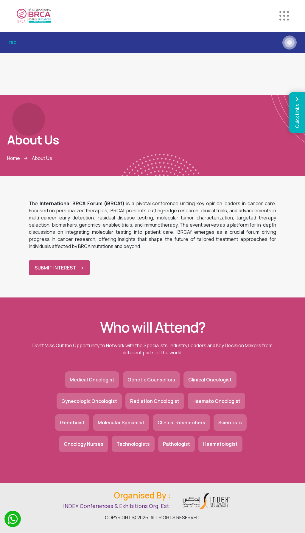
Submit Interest (55, 267)
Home (13, 158)
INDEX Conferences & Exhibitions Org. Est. (117, 505)
